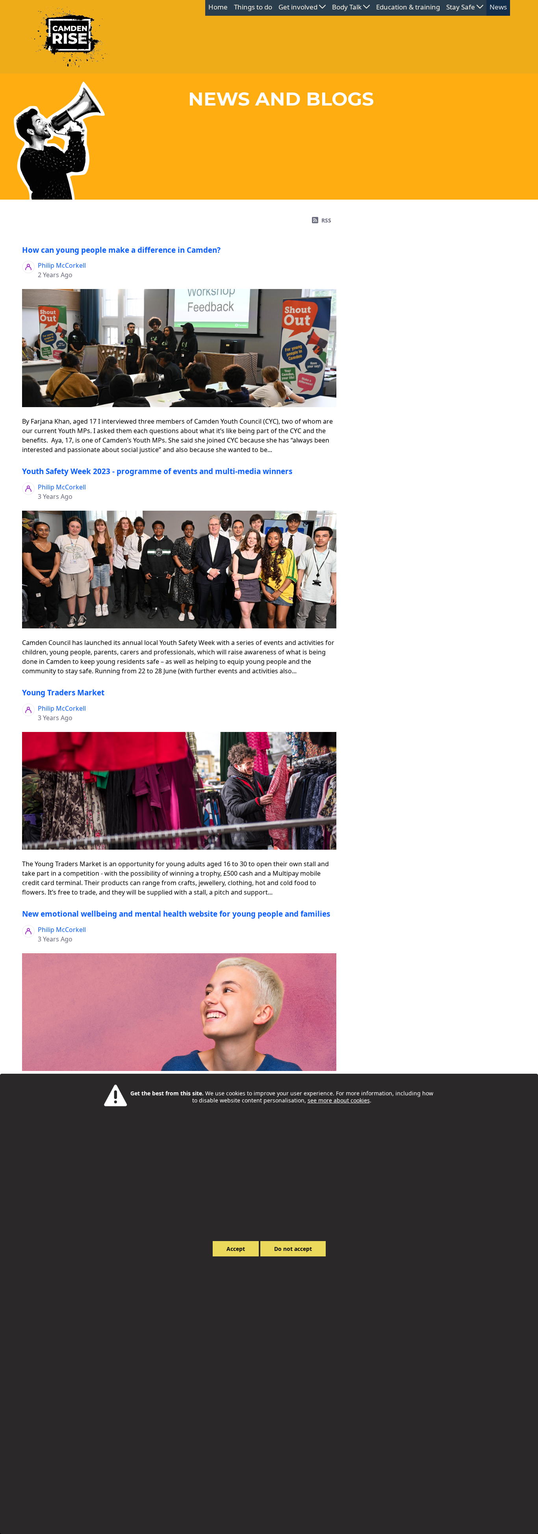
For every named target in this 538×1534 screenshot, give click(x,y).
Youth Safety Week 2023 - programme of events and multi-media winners (157, 471)
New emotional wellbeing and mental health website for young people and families (176, 914)
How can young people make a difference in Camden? (121, 250)
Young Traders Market (63, 692)
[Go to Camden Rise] (69, 36)
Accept (235, 1248)
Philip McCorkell (62, 265)
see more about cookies (339, 1100)
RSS (326, 220)
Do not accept (293, 1248)
